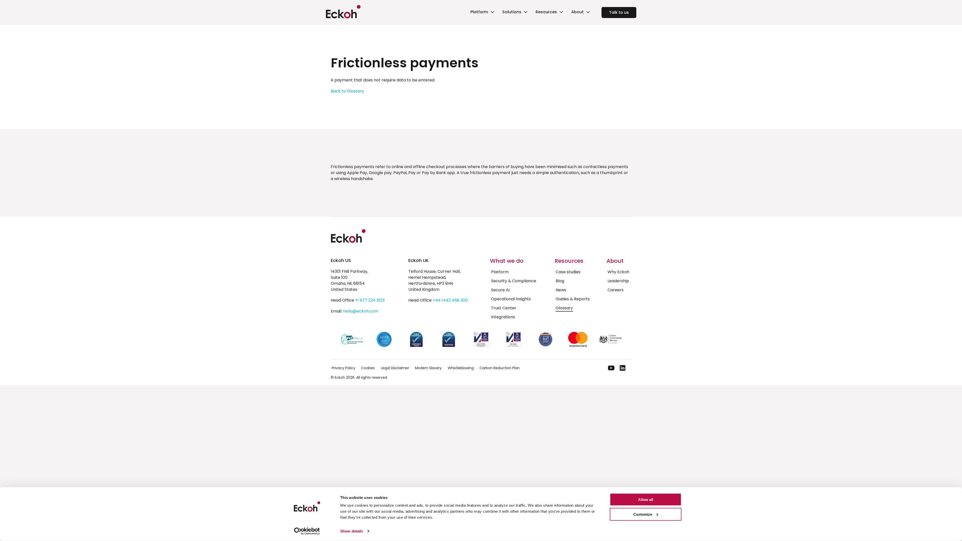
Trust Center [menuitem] (503, 308)
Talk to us (619, 12)
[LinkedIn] (622, 368)
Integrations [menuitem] (503, 317)
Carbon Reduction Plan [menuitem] (499, 367)
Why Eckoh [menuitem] (618, 272)
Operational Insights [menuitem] (511, 299)
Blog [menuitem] (560, 281)
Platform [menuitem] (500, 272)
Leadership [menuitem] (618, 281)
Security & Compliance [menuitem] (513, 281)
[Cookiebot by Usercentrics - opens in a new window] (307, 531)
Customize (642, 514)
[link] (482, 12)
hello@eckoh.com (361, 311)
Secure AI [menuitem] (500, 290)
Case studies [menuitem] (568, 272)
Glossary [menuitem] (564, 308)
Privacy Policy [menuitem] (343, 367)
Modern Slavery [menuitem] (428, 367)
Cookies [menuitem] (368, 367)
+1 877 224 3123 (370, 300)
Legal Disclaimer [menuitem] (395, 367)
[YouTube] (611, 368)
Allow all (645, 499)
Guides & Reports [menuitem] (573, 299)
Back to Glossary (347, 91)
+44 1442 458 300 (450, 300)
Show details (351, 531)
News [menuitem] (561, 290)
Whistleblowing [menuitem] (461, 367)
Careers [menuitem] (616, 290)
